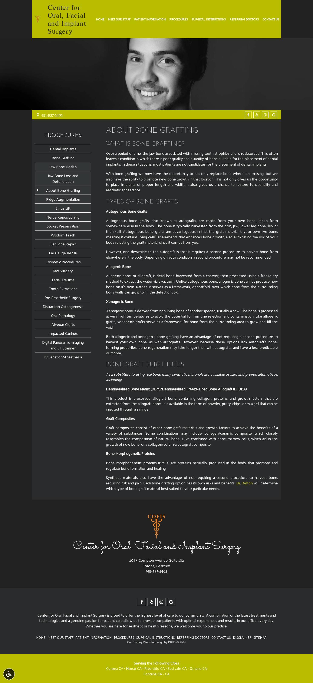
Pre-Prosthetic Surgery (63, 297)
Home (100, 19)
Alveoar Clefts (63, 324)
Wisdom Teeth (63, 234)
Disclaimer (242, 637)
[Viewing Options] (9, 674)
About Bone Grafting (63, 190)
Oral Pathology (63, 315)
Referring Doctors (244, 19)
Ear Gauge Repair (63, 252)
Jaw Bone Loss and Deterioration (63, 178)
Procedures (178, 19)
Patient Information (150, 19)
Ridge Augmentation (63, 199)
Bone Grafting (63, 157)
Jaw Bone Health (63, 166)
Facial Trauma (63, 279)
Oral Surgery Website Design (145, 642)
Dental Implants (63, 148)
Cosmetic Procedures (63, 261)
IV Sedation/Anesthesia (63, 356)
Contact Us (271, 19)
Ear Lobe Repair (63, 243)
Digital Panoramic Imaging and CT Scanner (63, 345)
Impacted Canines (63, 333)
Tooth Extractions (63, 288)
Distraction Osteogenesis (63, 306)
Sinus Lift (63, 208)
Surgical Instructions (209, 19)
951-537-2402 (156, 570)
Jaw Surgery (63, 270)
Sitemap (260, 637)
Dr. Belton (244, 482)
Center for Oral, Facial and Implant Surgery (67, 19)
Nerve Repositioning (63, 217)
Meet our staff (119, 19)
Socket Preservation (63, 225)
